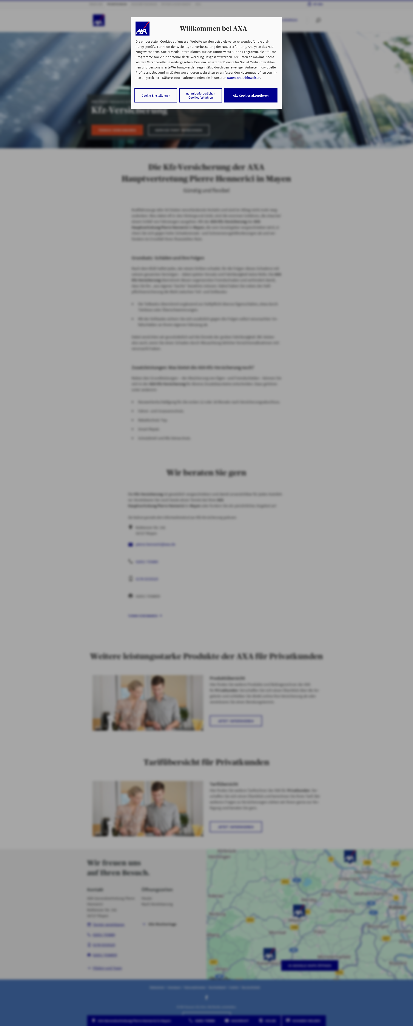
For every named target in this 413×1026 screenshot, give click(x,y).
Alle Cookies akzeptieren (251, 95)
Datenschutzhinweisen (243, 77)
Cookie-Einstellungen (156, 95)
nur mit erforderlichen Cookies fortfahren (200, 95)
